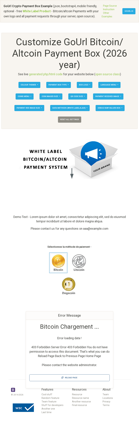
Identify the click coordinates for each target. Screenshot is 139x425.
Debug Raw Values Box (109, 108)
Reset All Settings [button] (69, 119)
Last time (47, 412)
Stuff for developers (52, 405)
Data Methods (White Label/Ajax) (69, 108)
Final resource (79, 405)
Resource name (80, 398)
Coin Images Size (50, 96)
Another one (48, 408)
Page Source (110, 5)
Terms (106, 405)
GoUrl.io (129, 11)
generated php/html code (46, 74)
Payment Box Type (57, 85)
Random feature (50, 398)
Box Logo (84, 85)
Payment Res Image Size (29, 108)
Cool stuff (47, 394)
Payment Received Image (107, 96)
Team (106, 394)
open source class (107, 74)
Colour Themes (29, 85)
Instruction (108, 9)
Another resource (81, 401)
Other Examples (107, 15)
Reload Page (70, 378)
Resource (77, 394)
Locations (108, 398)
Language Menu (109, 85)
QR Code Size (77, 96)
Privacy (106, 401)
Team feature (49, 401)
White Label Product (37, 11)
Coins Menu (24, 96)
